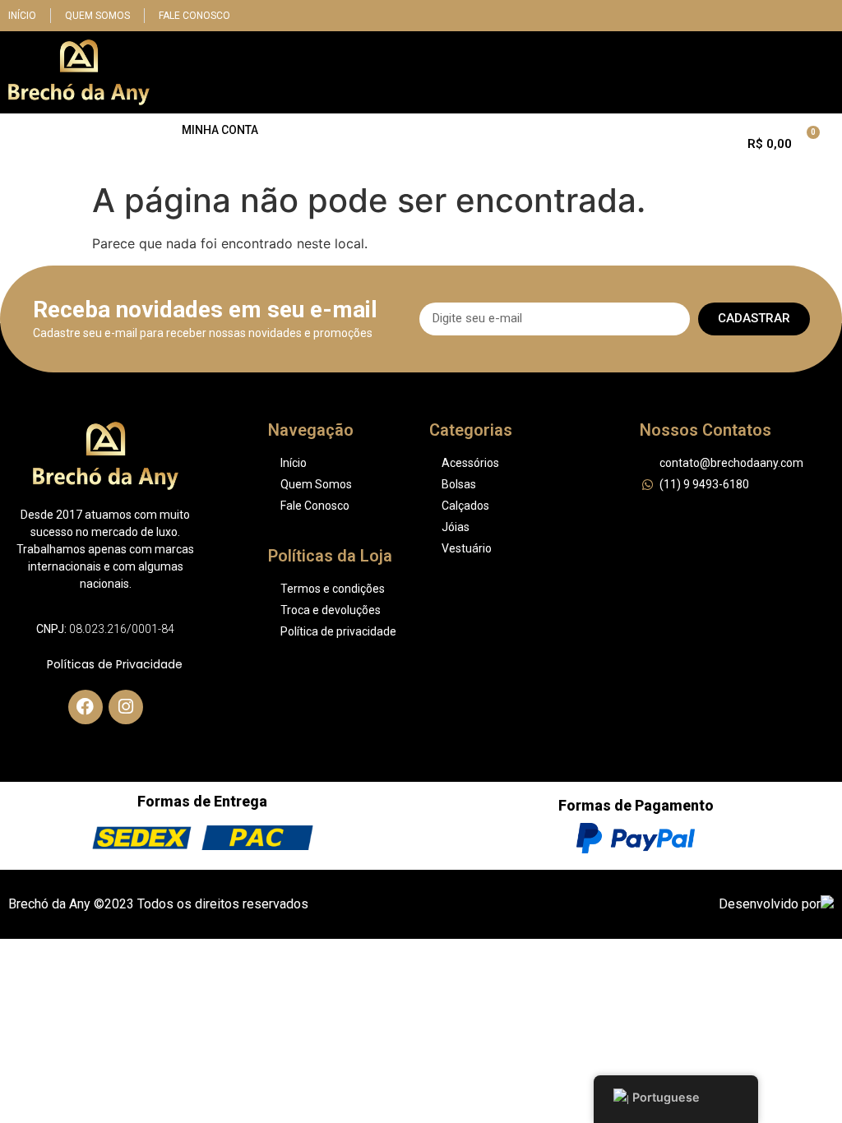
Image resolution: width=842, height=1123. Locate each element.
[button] (822, 72)
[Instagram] (126, 707)
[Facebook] (85, 707)
